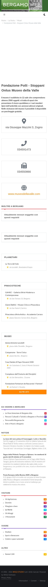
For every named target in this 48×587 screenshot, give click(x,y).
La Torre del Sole (12, 264)
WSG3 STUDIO (18, 572)
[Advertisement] (24, 54)
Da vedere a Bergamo (13, 407)
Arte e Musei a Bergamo (14, 424)
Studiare (8, 532)
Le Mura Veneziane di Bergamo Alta (18, 413)
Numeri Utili (9, 554)
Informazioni (23, 581)
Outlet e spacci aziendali (14, 539)
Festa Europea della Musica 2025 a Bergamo (20, 475)
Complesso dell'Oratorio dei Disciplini (20, 374)
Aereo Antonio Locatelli (14, 343)
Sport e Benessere (12, 535)
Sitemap (42, 581)
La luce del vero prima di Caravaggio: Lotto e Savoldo (24, 439)
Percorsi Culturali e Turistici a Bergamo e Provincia (24, 417)
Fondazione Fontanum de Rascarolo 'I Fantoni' (24, 384)
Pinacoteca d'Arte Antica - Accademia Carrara (24, 314)
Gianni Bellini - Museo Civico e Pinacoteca (22, 305)
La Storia (11, 21)
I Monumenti (10, 517)
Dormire (8, 503)
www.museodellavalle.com (24, 193)
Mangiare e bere (11, 506)
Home (3, 21)
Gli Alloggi (9, 513)
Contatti (34, 581)
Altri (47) (24, 392)
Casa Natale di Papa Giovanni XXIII (19, 362)
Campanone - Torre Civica (15, 352)
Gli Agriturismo (11, 499)
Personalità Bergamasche (14, 420)
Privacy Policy (6, 578)
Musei (19, 21)
